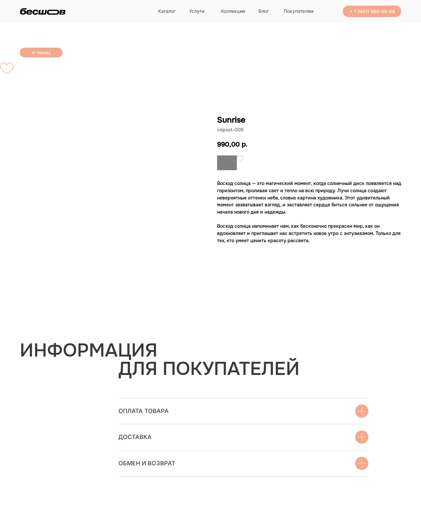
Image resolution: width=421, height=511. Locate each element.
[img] (43, 11)
